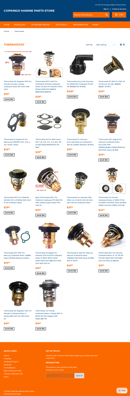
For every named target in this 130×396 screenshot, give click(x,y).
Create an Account (119, 9)
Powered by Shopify (12, 394)
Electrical (61, 25)
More (95, 25)
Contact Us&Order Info (13, 374)
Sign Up (79, 376)
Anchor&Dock (80, 25)
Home (7, 25)
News (6, 377)
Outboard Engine (40, 25)
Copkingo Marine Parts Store (29, 10)
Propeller (19, 25)
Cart (121, 15)
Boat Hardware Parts (12, 371)
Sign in (106, 9)
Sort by (89, 45)
